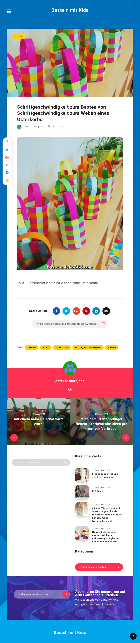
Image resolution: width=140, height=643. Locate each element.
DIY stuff (19, 36)
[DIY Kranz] (82, 492)
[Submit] (65, 462)
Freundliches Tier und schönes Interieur (105, 475)
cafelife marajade (70, 381)
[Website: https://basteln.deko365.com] (70, 389)
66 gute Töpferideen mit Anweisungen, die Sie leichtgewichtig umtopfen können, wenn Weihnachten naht (107, 514)
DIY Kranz (98, 491)
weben (112, 347)
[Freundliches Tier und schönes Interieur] (82, 475)
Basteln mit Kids (70, 10)
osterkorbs (62, 347)
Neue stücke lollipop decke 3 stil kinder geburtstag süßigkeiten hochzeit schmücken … (105, 537)
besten (32, 347)
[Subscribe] (65, 594)
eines (46, 347)
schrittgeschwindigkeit (88, 347)
